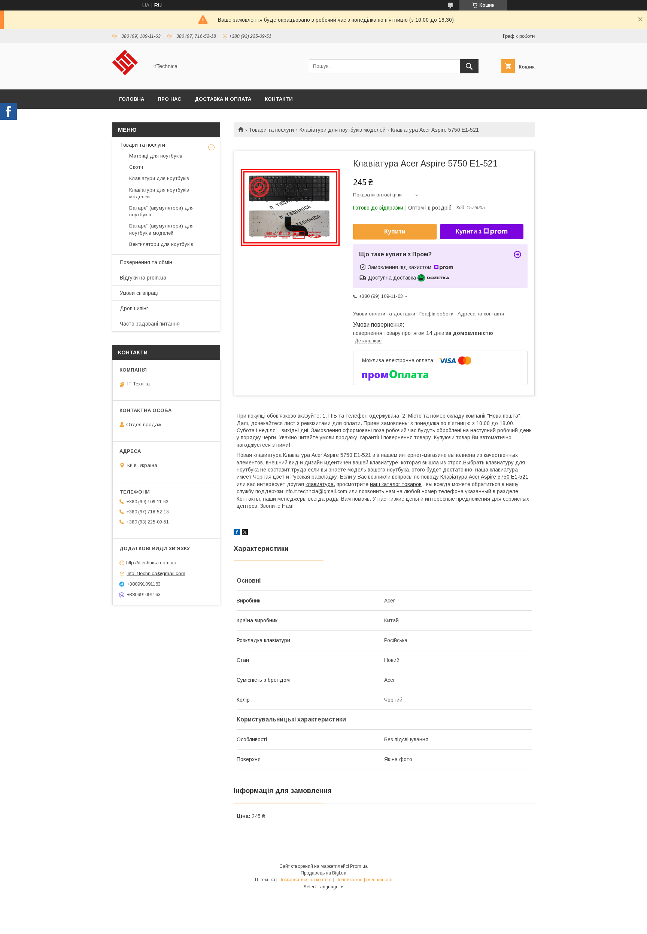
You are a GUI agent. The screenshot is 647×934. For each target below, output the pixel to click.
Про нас (169, 99)
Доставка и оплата (223, 99)
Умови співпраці (139, 293)
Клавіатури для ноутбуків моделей (343, 130)
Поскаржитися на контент (305, 879)
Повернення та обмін (146, 262)
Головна (131, 99)
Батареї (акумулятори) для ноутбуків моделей (161, 229)
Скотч (136, 167)
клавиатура (320, 484)
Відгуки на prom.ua (143, 278)
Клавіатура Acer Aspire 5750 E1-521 (484, 477)
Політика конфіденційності (363, 879)
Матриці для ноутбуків (155, 156)
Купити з (469, 231)
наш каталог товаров (396, 484)
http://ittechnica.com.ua (151, 562)
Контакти (279, 99)
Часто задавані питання (150, 324)
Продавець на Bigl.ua (323, 873)
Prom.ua (359, 866)
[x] (245, 533)
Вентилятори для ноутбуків (161, 244)
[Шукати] (469, 66)
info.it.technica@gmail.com (156, 573)
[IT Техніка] (128, 80)
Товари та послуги (271, 130)
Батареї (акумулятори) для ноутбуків (161, 211)
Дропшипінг (134, 308)
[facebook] (237, 533)
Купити (394, 231)
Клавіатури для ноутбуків (159, 178)
